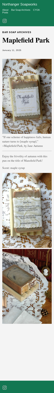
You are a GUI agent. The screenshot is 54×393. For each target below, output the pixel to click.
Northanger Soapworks (19, 4)
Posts (5, 12)
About (5, 10)
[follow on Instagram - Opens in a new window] (4, 20)
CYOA (36, 10)
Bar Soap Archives (20, 10)
